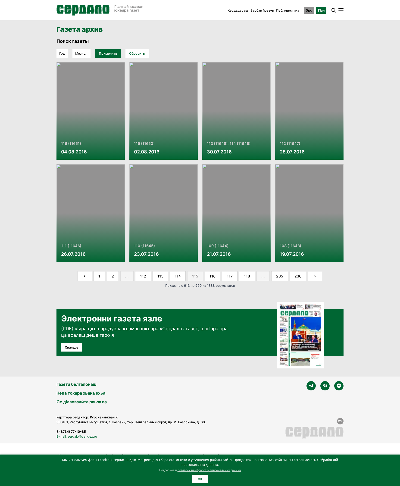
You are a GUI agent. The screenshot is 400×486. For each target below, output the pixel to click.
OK (200, 479)
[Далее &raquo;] (315, 276)
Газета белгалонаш (76, 384)
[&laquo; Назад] (85, 276)
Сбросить (137, 53)
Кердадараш (238, 10)
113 (160, 276)
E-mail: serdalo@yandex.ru (76, 436)
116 (212, 276)
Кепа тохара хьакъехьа (80, 393)
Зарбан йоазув (262, 10)
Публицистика (287, 10)
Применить (108, 53)
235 (279, 276)
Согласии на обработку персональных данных (209, 470)
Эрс (309, 10)
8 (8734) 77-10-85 (71, 431)
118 (247, 276)
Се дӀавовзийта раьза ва (81, 401)
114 (178, 276)
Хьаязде (71, 347)
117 (230, 276)
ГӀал (321, 10)
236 (297, 276)
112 (143, 276)
